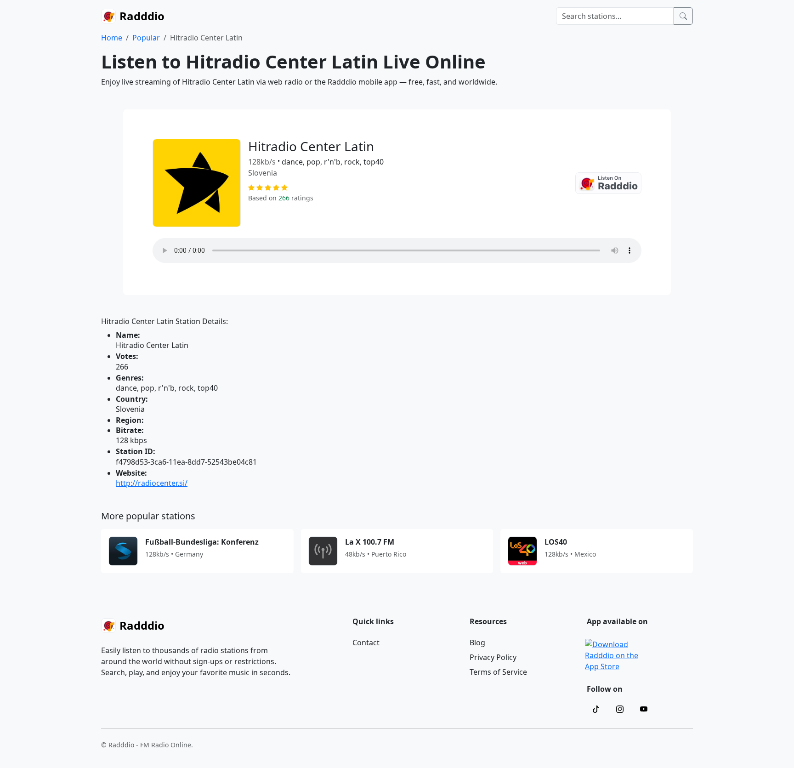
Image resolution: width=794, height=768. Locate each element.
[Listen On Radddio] (608, 183)
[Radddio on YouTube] (644, 709)
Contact (366, 642)
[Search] (683, 16)
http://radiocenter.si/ (151, 483)
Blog (477, 642)
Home (111, 38)
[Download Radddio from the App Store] (612, 654)
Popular (146, 38)
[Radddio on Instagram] (620, 709)
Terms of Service (498, 672)
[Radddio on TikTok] (596, 709)
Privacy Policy (493, 657)
